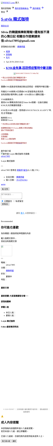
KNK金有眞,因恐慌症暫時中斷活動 (29, 67)
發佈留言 (5, 204)
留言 (25, 170)
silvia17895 (5, 156)
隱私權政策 (44, 409)
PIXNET (11, 409)
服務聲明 (26, 412)
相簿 (8, 52)
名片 (8, 57)
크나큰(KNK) (21, 180)
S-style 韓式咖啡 (15, 19)
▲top (3, 184)
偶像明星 (21, 47)
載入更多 (5, 189)
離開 (14, 441)
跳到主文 (5, 26)
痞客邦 (20, 170)
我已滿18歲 (6, 441)
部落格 (9, 55)
